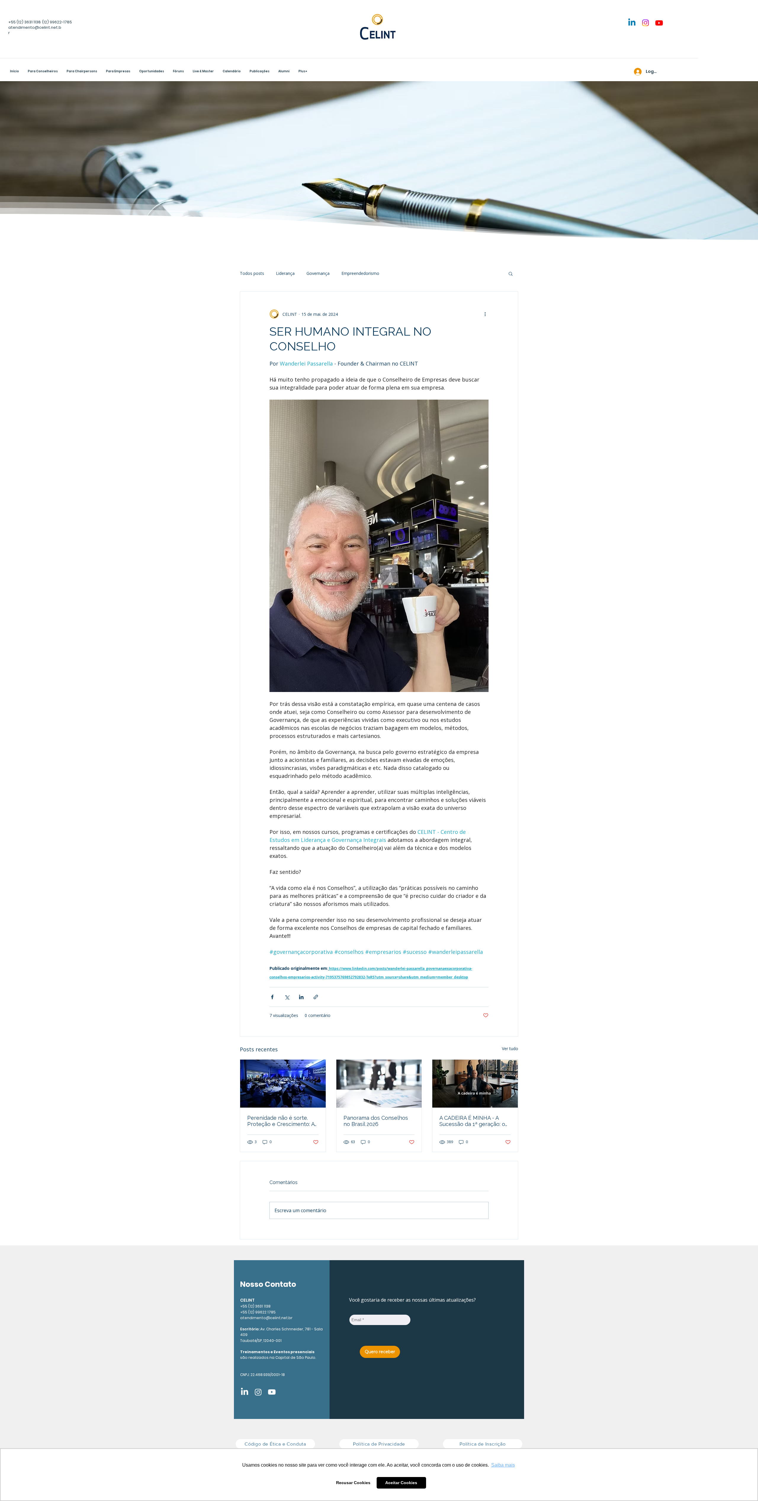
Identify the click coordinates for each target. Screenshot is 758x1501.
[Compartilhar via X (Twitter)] (287, 997)
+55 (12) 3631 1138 (24, 22)
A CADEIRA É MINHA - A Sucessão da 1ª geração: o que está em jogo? (472, 1121)
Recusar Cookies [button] (353, 1482)
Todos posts (252, 273)
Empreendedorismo (360, 273)
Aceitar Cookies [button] (401, 1482)
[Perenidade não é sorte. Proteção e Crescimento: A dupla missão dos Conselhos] (283, 1084)
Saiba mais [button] (503, 1465)
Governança (318, 273)
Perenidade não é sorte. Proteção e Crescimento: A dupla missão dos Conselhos (280, 1121)
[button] (82, 72)
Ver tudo (510, 1048)
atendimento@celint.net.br (266, 1317)
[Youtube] (659, 22)
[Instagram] (645, 22)
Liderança (285, 273)
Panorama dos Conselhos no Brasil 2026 (375, 1121)
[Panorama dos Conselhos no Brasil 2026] (379, 1084)
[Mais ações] (485, 314)
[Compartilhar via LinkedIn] (301, 997)
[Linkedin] (631, 22)
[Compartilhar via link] (316, 997)
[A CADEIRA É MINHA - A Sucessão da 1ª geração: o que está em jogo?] (475, 1084)
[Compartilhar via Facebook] (272, 997)
